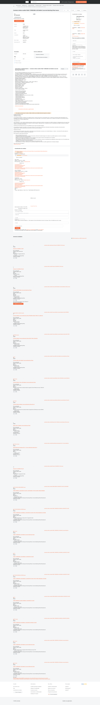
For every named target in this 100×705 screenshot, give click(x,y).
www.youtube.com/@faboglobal (20, 168)
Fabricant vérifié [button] (76, 21)
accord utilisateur (41, 229)
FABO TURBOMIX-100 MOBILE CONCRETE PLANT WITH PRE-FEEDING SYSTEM (29, 578)
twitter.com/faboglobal (18, 174)
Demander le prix (18, 17)
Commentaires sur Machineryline (36, 691)
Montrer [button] (22, 161)
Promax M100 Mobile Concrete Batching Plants (22, 290)
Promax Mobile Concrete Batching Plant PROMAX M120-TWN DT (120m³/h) (28, 315)
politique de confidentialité (31, 229)
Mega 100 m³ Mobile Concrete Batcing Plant (21, 425)
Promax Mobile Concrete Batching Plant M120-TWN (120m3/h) (25, 338)
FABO (24, 24)
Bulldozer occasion (29, 678)
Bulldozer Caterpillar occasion (21, 678)
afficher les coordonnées (19, 105)
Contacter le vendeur (19, 20)
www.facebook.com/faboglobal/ (20, 165)
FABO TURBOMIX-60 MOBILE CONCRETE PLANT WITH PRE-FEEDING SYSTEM (29, 512)
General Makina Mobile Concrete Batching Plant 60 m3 (23, 404)
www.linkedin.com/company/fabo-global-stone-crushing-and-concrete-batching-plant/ (29, 167)
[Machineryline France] (18, 2)
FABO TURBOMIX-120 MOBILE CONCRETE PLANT (23, 556)
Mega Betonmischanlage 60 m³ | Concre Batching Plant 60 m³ (25, 447)
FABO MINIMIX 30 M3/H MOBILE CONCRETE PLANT (23, 600)
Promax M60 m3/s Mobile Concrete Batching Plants (23, 360)
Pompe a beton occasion (46, 678)
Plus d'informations (75, 36)
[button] (64, 10)
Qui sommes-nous (16, 686)
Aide (14, 688)
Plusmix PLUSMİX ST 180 (18, 248)
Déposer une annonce (18, 303)
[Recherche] (31, 2)
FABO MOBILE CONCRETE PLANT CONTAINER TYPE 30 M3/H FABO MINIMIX (29, 490)
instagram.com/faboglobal (19, 166)
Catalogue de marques (34, 693)
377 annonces (20, 153)
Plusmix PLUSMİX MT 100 (18, 268)
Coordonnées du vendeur (17, 690)
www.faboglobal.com (18, 164)
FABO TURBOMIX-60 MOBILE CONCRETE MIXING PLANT (25, 622)
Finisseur (14, 678)
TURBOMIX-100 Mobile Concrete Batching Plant (25, 27)
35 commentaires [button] (24, 155)
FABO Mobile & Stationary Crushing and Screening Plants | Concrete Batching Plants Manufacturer (31, 151)
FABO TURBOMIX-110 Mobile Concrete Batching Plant (23, 534)
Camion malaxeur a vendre (37, 678)
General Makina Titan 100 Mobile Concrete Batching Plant (24, 382)
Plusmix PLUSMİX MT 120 (18, 468)
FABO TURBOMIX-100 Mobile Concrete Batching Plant (24, 644)
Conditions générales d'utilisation (36, 686)
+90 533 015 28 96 (27, 161)
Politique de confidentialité (35, 688)
